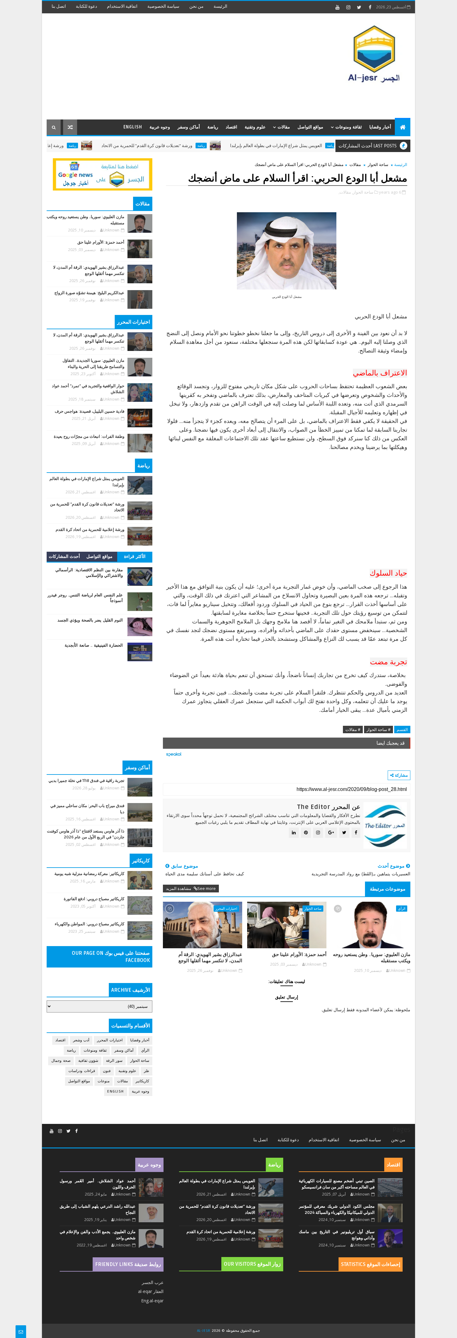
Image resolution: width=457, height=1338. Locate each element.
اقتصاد (231, 127)
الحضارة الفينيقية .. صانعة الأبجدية (94, 645)
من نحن (196, 6)
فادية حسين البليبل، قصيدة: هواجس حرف (89, 411)
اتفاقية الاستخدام (122, 6)
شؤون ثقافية (88, 1060)
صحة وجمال (61, 1060)
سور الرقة (114, 1060)
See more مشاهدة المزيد (191, 888)
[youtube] (337, 7)
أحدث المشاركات (64, 556)
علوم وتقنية (255, 127)
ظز (146, 1071)
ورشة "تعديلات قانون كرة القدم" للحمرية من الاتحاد (174, 145)
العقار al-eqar (151, 1291)
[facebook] (370, 7)
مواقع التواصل (310, 127)
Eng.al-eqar (152, 1301)
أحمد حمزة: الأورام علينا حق (299, 954)
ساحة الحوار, (362, 192)
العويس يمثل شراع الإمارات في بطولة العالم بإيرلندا (304, 145)
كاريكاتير (142, 1081)
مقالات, (345, 192)
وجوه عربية (160, 127)
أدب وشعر (81, 1040)
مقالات (284, 127)
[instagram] (348, 7)
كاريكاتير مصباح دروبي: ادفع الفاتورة (94, 898)
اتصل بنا (59, 6)
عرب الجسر (153, 1282)
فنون (107, 1071)
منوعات (103, 1081)
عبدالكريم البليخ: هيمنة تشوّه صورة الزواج (89, 292)
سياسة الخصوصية (163, 6)
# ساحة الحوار (378, 729)
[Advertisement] (160, 66)
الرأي (401, 908)
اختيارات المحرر (226, 908)
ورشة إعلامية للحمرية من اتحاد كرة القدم (54, 145)
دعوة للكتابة (86, 6)
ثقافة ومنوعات (348, 127)
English (132, 127)
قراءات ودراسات (81, 1071)
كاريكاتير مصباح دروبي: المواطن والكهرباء (89, 924)
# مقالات (352, 729)
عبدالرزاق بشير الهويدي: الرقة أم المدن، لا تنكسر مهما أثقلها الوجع (210, 957)
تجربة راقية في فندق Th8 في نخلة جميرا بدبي (86, 780)
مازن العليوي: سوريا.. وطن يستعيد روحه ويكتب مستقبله (371, 957)
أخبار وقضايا (380, 127)
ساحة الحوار (378, 164)
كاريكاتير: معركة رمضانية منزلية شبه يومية (89, 873)
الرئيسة (220, 6)
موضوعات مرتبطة (387, 889)
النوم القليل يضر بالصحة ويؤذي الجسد (90, 620)
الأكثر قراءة (134, 556)
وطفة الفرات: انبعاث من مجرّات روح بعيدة (89, 436)
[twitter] (359, 7)
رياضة (212, 127)
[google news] (102, 174)
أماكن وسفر (189, 127)
